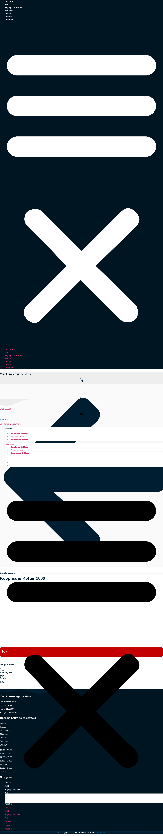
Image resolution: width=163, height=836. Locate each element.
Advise (8, 13)
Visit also (9, 429)
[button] (81, 184)
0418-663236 (5, 409)
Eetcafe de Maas (17, 436)
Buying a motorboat (14, 7)
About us (9, 20)
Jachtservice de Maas (20, 439)
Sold (7, 4)
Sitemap (101, 832)
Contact (8, 17)
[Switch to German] (11, 465)
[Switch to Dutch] (11, 462)
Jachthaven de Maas (19, 433)
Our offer (9, 349)
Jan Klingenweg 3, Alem (10, 424)
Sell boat (9, 11)
